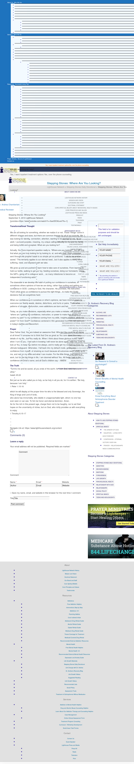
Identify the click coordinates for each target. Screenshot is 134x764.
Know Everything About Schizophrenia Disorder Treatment (105, 399)
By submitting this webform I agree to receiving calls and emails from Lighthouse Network (109, 278)
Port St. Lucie (33, 75)
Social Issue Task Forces (22, 57)
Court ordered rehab (28, 99)
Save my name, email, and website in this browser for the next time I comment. (46, 492)
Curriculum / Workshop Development (26, 55)
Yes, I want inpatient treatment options (57, 165)
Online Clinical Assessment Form (32, 47)
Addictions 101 (26, 94)
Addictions (18, 87)
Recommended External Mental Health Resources (37, 127)
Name (12, 482)
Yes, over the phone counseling (79, 165)
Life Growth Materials (21, 134)
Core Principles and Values (23, 17)
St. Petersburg (33, 82)
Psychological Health (104, 325)
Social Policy (18, 154)
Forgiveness (101, 475)
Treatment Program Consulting (24, 52)
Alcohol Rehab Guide (28, 104)
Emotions (99, 319)
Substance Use (102, 334)
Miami (31, 72)
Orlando (31, 80)
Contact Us (70, 738)
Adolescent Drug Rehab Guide (31, 102)
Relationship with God (105, 485)
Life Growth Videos (28, 144)
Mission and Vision (20, 7)
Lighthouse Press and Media (23, 20)
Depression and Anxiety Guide (31, 129)
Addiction (100, 466)
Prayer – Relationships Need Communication (113, 447)
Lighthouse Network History (23, 5)
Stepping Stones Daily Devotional (32, 137)
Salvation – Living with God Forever (112, 434)
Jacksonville (33, 69)
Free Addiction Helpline (29, 89)
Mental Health (70, 644)
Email (38, 482)
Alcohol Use (101, 312)
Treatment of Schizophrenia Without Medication (70, 694)
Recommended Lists (21, 151)
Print (23, 30)
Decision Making (102, 469)
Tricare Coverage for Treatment (32, 112)
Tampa (31, 77)
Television (25, 27)
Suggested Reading (28, 147)
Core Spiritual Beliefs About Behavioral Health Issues (31, 15)
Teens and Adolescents (105, 338)
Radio (24, 25)
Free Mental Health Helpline (30, 122)
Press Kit (25, 22)
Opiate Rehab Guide (28, 107)
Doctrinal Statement (21, 12)
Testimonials (18, 32)
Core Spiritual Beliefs (70, 584)
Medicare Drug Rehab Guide (31, 109)
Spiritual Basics (102, 427)
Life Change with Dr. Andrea (31, 139)
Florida (24, 62)
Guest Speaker (19, 50)
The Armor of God (111, 430)
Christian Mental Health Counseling (26, 119)
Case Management (21, 45)
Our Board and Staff (21, 10)
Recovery (100, 328)
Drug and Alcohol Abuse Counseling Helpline (36, 40)
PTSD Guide (26, 132)
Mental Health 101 (27, 124)
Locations (18, 59)
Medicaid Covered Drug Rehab (31, 114)
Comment (14, 474)
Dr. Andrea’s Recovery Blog (30, 142)
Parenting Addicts (27, 97)
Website (65, 482)
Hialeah (31, 67)
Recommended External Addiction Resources (36, 117)
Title (12, 498)
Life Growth (101, 478)
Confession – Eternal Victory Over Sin (112, 440)
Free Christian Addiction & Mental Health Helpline (30, 37)
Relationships (101, 331)
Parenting (100, 322)
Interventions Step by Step (30, 92)
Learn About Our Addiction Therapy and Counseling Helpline (41, 42)
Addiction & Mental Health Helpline (70, 705)
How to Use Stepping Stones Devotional (106, 421)
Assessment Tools (20, 156)
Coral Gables (33, 64)
